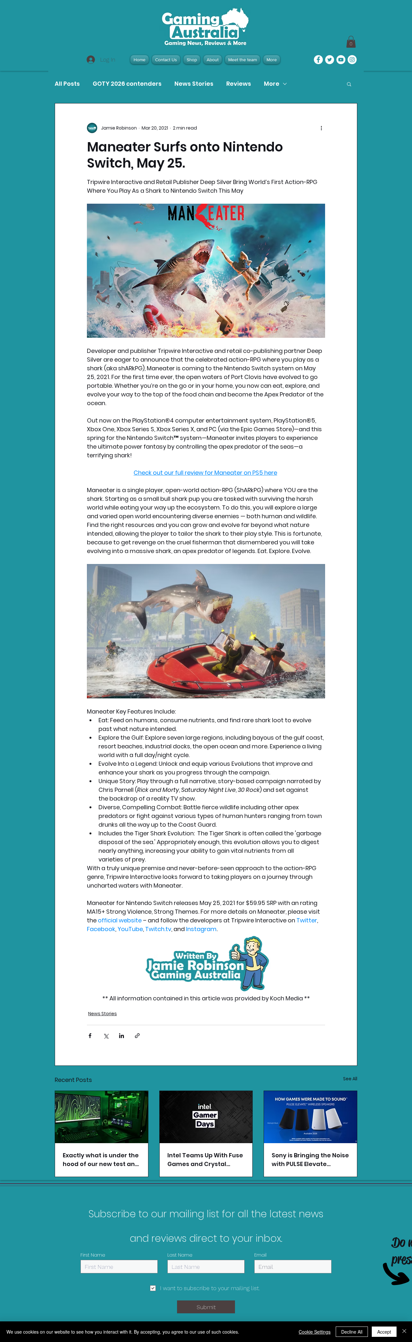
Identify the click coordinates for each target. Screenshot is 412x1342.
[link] (351, 42)
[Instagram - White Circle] (352, 59)
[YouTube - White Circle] (340, 59)
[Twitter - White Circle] (329, 59)
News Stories (193, 83)
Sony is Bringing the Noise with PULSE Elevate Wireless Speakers (310, 1159)
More (271, 83)
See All (350, 1078)
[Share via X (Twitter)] (106, 1036)
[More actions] (321, 128)
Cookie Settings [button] (315, 1331)
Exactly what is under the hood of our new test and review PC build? (101, 1159)
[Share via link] (137, 1036)
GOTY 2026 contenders (127, 83)
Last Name (179, 1254)
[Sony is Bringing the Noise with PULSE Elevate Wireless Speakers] (310, 1117)
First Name (92, 1254)
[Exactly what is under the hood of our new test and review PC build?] (101, 1117)
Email (260, 1254)
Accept (384, 1331)
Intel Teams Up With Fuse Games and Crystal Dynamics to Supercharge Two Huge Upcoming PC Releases (205, 1159)
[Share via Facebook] (90, 1036)
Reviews (238, 83)
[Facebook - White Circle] (318, 59)
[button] (349, 83)
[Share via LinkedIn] (121, 1036)
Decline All (351, 1331)
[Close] (404, 1332)
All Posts (67, 83)
